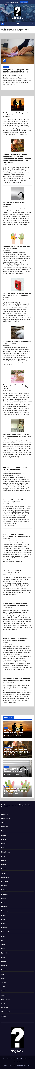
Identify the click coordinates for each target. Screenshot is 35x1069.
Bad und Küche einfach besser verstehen (16, 770)
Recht (3, 957)
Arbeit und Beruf (6, 818)
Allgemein (4, 814)
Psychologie (5, 953)
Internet (4, 898)
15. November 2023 (11, 75)
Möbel (3, 919)
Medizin (3, 915)
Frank (21, 75)
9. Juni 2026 (10, 774)
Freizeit (3, 869)
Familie (6, 786)
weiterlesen (23, 134)
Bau (2, 831)
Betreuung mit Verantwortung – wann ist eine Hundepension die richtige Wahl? (17, 387)
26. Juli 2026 (10, 735)
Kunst (3, 902)
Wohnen (7, 766)
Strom (3, 978)
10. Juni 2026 (10, 754)
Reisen (6, 727)
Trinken (3, 991)
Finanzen (5, 66)
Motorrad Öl (5, 932)
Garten (3, 873)
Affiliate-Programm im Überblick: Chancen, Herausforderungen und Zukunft (16, 640)
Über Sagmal (27, 1065)
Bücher (3, 843)
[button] (32, 24)
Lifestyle (4, 907)
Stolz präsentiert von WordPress (11, 1058)
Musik (3, 936)
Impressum (20, 1065)
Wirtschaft (4, 1008)
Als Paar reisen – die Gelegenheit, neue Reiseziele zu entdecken (16, 732)
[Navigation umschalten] (18, 24)
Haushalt (4, 886)
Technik (3, 982)
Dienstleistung (9, 747)
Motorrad (4, 928)
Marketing (4, 911)
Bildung (3, 839)
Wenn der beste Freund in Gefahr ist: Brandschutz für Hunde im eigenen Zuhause (17, 295)
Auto (3, 822)
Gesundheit (5, 877)
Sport (3, 974)
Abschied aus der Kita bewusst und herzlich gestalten (15, 790)
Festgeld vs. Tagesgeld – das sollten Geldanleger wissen (16, 70)
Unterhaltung (5, 999)
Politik (3, 949)
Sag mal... (17, 17)
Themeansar (17, 1061)
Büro (3, 848)
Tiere (3, 987)
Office (3, 944)
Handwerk (4, 881)
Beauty (3, 835)
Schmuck (4, 965)
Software (4, 970)
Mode (3, 923)
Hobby (3, 890)
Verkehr (4, 1003)
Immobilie (4, 894)
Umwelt (3, 995)
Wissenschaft (5, 1012)
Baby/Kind (4, 827)
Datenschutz (12, 1065)
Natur (3, 940)
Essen (3, 856)
